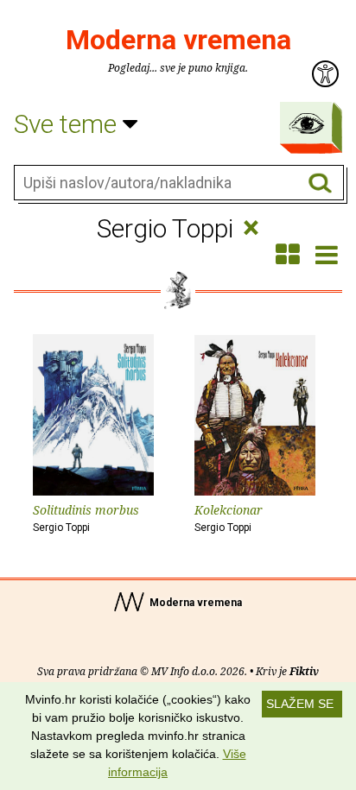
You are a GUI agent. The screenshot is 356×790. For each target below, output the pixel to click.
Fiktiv (304, 671)
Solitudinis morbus (86, 518)
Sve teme (68, 124)
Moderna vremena (178, 39)
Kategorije (307, 123)
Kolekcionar (228, 518)
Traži (320, 183)
